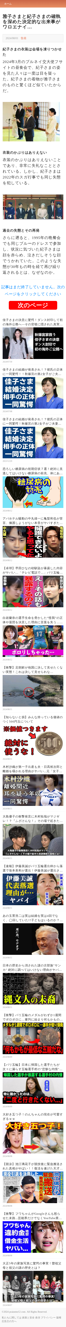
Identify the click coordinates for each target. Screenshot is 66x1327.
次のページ (33, 305)
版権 (58, 1317)
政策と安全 (28, 1317)
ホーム (8, 3)
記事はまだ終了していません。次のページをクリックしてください (33, 290)
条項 (37, 1317)
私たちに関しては (11, 1317)
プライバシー (48, 1317)
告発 (23, 38)
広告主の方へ (9, 1321)
